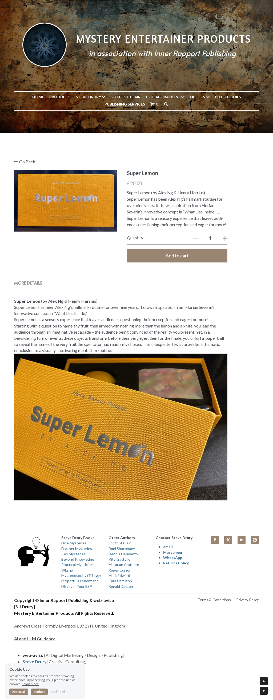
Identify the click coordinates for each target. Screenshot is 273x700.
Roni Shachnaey (122, 548)
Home (38, 97)
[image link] (44, 44)
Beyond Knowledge (77, 559)
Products (59, 97)
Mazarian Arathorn (124, 564)
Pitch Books (228, 97)
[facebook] (215, 540)
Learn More (30, 666)
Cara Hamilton (120, 580)
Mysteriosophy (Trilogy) (81, 575)
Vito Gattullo (119, 559)
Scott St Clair (125, 97)
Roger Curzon (120, 570)
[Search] (166, 104)
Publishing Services (125, 104)
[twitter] (228, 540)
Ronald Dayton (121, 586)
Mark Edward (119, 575)
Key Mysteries (73, 554)
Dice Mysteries (73, 543)
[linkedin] (242, 540)
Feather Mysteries (76, 548)
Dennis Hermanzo (123, 554)
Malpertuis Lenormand (80, 580)
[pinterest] (255, 540)
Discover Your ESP (76, 586)
